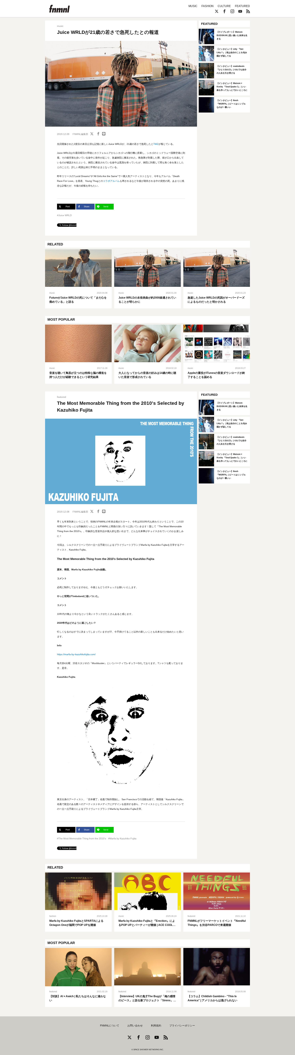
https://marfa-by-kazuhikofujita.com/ (76, 654)
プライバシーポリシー (182, 1025)
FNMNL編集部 (80, 134)
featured (61, 397)
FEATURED (242, 6)
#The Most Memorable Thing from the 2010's (81, 838)
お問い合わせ (135, 1025)
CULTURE (224, 6)
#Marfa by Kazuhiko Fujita (122, 838)
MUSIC (192, 6)
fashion (52, 916)
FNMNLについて (109, 1025)
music (60, 26)
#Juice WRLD (64, 215)
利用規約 (156, 1025)
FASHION (207, 6)
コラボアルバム (111, 181)
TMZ (155, 144)
